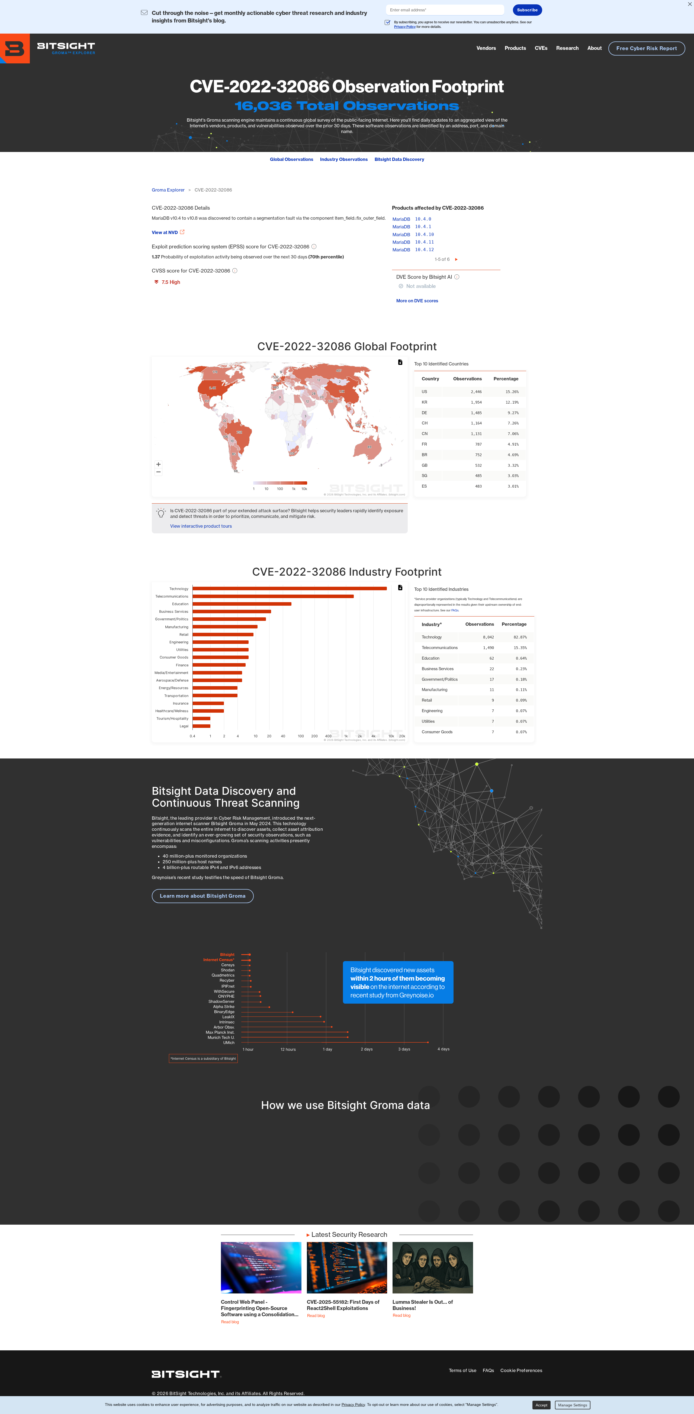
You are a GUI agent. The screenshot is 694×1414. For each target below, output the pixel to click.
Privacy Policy (405, 27)
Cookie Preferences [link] (521, 1370)
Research (567, 48)
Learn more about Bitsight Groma (203, 896)
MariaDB (401, 219)
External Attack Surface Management (471, 1175)
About (594, 48)
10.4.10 (424, 234)
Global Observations (291, 159)
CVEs (541, 48)
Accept (541, 1405)
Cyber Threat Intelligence (324, 1195)
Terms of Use (462, 1370)
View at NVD (165, 232)
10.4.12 (424, 249)
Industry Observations (344, 159)
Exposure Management (321, 1175)
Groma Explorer (168, 190)
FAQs (454, 610)
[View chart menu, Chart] (401, 362)
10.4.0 (423, 219)
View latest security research (195, 1169)
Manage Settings (572, 1405)
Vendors (486, 48)
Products (515, 48)
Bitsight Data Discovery (399, 159)
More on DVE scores (417, 300)
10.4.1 (423, 226)
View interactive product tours (201, 526)
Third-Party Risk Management (329, 1185)
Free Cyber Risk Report (646, 48)
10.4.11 (424, 242)
